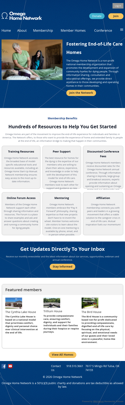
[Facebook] (4, 366)
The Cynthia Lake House (20, 312)
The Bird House (91, 312)
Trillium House (52, 311)
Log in (118, 5)
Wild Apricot (98, 401)
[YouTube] (10, 366)
